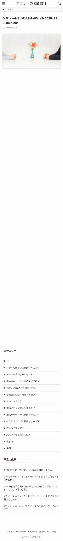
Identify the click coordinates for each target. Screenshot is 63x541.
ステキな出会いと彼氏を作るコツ (22, 367)
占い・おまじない (15, 401)
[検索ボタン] (59, 3)
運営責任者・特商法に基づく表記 (42, 531)
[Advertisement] (31, 208)
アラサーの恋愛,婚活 (31, 3)
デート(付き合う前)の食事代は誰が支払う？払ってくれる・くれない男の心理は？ (31, 488)
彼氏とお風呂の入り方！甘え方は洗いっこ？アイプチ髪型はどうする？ (31, 498)
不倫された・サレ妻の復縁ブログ (22, 381)
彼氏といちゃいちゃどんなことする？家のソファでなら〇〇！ (31, 508)
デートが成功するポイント (19, 374)
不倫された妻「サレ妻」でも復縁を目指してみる (28, 469)
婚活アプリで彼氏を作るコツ (20, 408)
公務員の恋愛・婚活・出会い (20, 394)
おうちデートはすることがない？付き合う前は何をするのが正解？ (31, 478)
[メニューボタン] (3, 3)
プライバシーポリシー (16, 531)
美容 (8, 448)
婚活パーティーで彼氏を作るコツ (22, 414)
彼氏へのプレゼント (16, 428)
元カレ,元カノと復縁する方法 (21, 388)
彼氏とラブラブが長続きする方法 (22, 421)
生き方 (9, 441)
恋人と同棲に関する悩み (18, 435)
